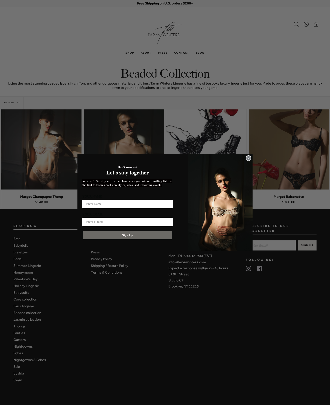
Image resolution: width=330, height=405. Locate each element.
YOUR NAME (92, 196)
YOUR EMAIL (92, 214)
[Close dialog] (248, 158)
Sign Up (127, 235)
